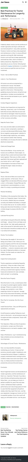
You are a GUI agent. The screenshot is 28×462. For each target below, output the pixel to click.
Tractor (8, 407)
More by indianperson (15, 418)
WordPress (10, 459)
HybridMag (18, 459)
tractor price (15, 407)
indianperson (5, 18)
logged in (10, 447)
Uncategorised (4, 7)
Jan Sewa (5, 2)
